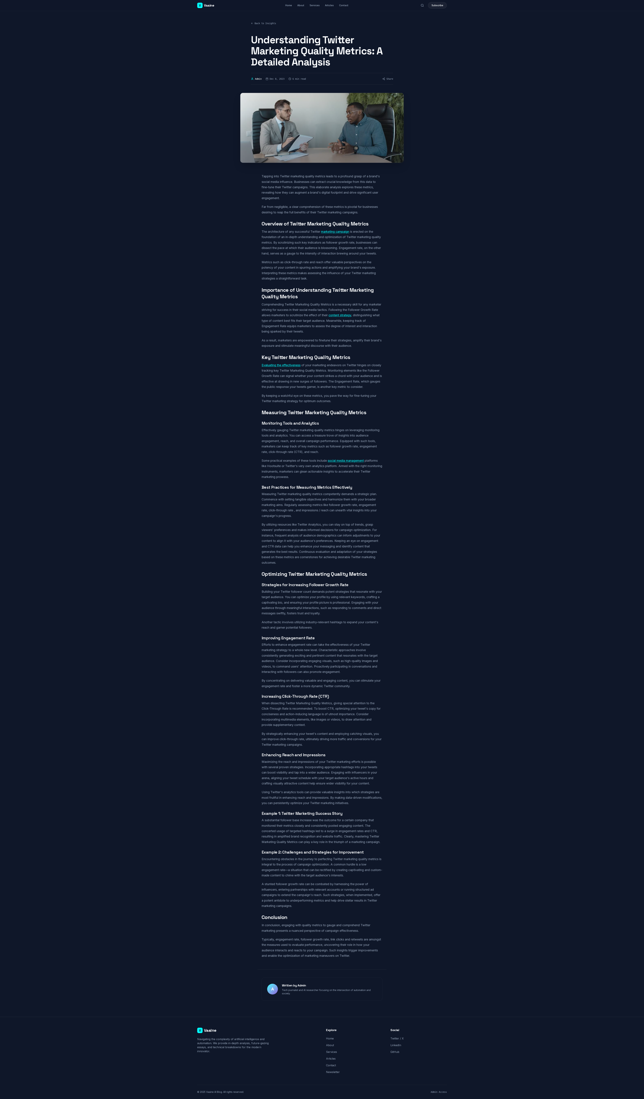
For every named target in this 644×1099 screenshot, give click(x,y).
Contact (343, 5)
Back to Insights (265, 23)
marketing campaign (335, 231)
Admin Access (439, 1092)
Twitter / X (397, 1038)
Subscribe (437, 5)
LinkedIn (395, 1045)
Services (315, 5)
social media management (346, 460)
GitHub (394, 1052)
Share (389, 79)
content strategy (340, 315)
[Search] (422, 5)
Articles (329, 5)
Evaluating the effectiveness (281, 365)
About (300, 5)
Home (288, 5)
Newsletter (333, 1072)
